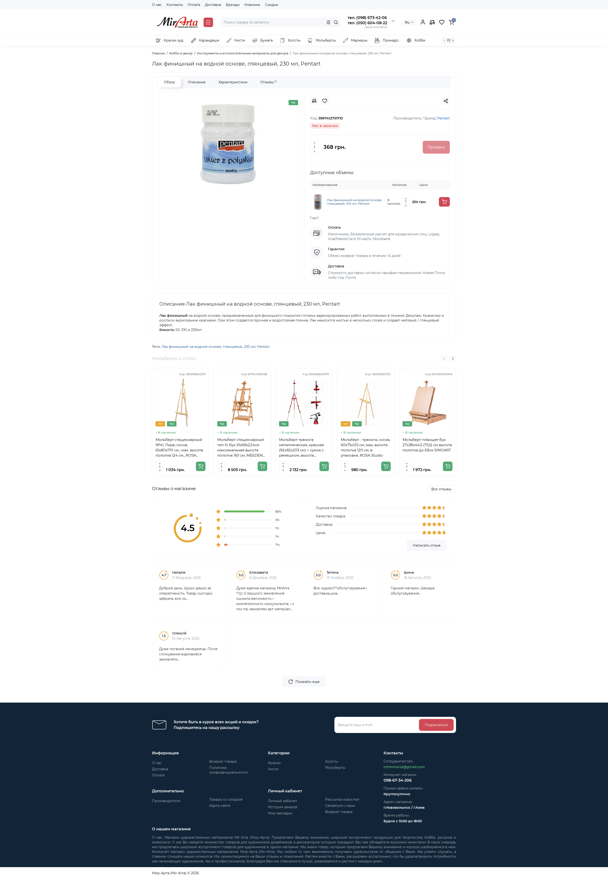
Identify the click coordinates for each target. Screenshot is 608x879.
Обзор (169, 82)
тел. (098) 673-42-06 (367, 17)
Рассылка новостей (342, 799)
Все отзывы (441, 489)
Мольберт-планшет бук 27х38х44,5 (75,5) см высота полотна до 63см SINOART (427, 444)
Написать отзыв (427, 545)
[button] (443, 358)
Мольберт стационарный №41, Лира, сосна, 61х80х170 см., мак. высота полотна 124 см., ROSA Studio (179, 447)
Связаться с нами (340, 805)
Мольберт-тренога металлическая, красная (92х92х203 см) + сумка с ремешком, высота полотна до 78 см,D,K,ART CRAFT (303, 447)
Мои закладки (280, 813)
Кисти (273, 769)
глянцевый (232, 347)
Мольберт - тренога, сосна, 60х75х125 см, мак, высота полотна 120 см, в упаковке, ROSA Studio (365, 447)
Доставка (213, 5)
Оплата (194, 5)
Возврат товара (223, 761)
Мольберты (335, 768)
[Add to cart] (444, 202)
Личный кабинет (282, 801)
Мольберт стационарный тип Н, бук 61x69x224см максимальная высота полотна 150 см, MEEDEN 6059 (240, 447)
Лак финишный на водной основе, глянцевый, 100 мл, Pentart (354, 202)
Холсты (331, 761)
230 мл (250, 347)
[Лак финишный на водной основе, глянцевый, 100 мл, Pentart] (318, 201)
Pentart (263, 347)
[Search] (336, 22)
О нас (157, 5)
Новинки (252, 5)
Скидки (271, 5)
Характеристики (232, 82)
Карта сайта (219, 805)
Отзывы (268, 82)
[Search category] (328, 22)
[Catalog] (208, 22)
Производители (166, 801)
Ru (407, 22)
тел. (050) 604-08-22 (367, 23)
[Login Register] (423, 22)
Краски (274, 763)
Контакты (174, 5)
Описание (197, 82)
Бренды (233, 5)
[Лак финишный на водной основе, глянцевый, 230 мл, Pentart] (228, 144)
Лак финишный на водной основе (191, 347)
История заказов (282, 807)
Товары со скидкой (226, 799)
